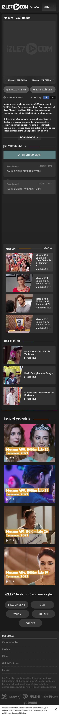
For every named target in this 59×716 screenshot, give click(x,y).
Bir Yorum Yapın (31, 155)
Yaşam (17, 613)
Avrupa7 (25, 696)
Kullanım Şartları (10, 642)
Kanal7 (4, 696)
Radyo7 (15, 696)
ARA (36, 7)
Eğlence (43, 613)
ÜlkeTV (35, 696)
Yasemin (30, 703)
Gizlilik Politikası (10, 663)
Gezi (42, 604)
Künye (5, 656)
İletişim (6, 669)
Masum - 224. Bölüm (41, 80)
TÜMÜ (47, 249)
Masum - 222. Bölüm (17, 80)
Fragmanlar (17, 89)
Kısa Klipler (43, 89)
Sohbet (30, 623)
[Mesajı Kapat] (56, 709)
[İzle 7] (15, 6)
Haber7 (50, 696)
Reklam (6, 649)
